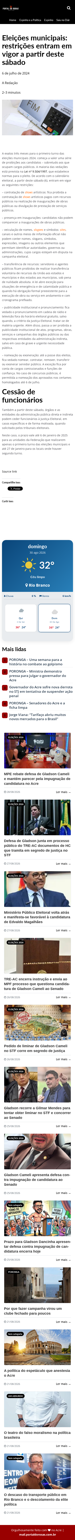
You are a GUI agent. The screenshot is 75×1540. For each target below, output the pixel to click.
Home (12, 20)
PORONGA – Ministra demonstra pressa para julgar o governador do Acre (37, 675)
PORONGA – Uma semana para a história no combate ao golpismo (35, 662)
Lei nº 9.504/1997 (35, 171)
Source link (9, 471)
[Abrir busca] (69, 8)
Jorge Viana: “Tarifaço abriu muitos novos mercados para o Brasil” (37, 717)
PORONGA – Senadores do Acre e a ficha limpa (37, 705)
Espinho (48, 20)
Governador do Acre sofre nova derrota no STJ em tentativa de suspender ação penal (41, 691)
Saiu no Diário (64, 20)
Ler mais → (63, 792)
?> (13, 752)
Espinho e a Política (30, 20)
